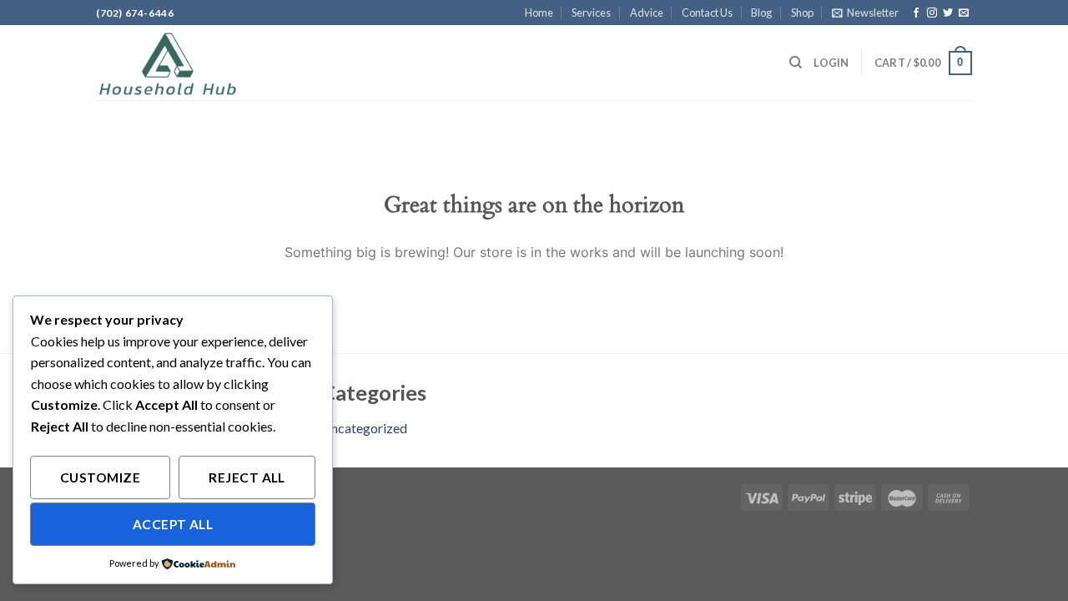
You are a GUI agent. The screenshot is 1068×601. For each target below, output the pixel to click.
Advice (646, 12)
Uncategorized (364, 428)
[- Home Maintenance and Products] (179, 62)
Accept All (173, 524)
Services (591, 12)
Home (539, 12)
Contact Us (707, 12)
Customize (100, 477)
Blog (761, 12)
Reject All (247, 477)
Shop (802, 12)
